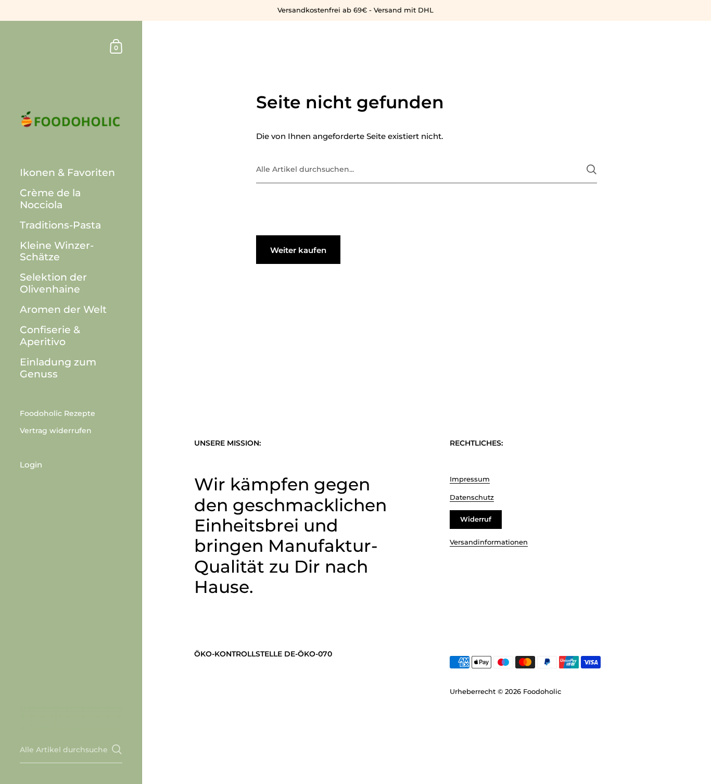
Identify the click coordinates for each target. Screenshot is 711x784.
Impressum (470, 479)
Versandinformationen (489, 542)
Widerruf (475, 519)
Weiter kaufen (298, 250)
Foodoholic (542, 691)
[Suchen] (591, 169)
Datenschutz (472, 497)
